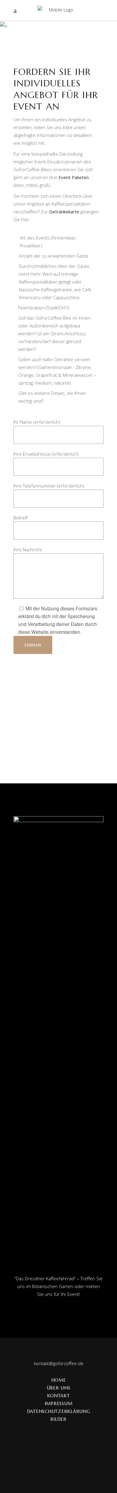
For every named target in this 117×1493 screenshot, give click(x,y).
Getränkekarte (64, 212)
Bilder (58, 1419)
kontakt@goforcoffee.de (58, 1363)
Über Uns (58, 1388)
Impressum (59, 1403)
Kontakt (58, 1396)
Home (58, 1380)
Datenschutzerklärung (58, 1411)
